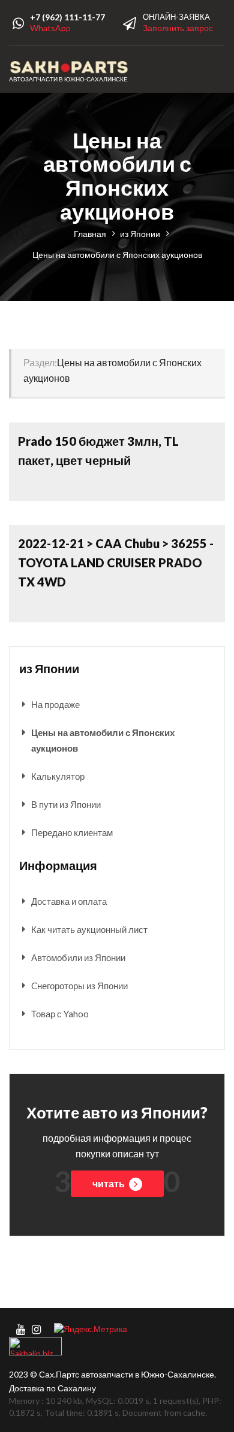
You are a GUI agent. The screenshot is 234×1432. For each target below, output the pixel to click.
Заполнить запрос (178, 28)
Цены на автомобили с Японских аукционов (103, 740)
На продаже (55, 704)
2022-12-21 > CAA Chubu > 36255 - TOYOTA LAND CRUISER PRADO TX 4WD (116, 562)
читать (109, 1183)
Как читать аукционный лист (89, 929)
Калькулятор (58, 776)
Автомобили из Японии (78, 957)
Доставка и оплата (69, 901)
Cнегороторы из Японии (79, 985)
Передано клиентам (72, 832)
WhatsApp (50, 28)
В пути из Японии (66, 804)
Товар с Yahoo (60, 1013)
